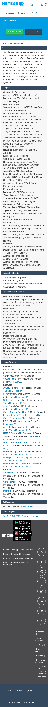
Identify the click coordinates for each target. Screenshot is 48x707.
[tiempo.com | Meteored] (7, 535)
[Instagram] (41, 571)
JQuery (6, 388)
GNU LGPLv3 (15, 382)
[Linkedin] (42, 601)
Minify (6, 457)
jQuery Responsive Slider (15, 418)
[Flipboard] (42, 620)
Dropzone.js (9, 451)
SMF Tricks (28, 507)
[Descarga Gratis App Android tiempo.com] (22, 522)
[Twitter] (42, 552)
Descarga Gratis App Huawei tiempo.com (18, 558)
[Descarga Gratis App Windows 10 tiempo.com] (22, 538)
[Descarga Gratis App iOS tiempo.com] (22, 527)
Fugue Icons (9, 370)
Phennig (7, 491)
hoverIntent (8, 394)
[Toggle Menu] (43, 20)
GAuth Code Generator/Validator (18, 442)
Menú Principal (10, 20)
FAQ (41, 645)
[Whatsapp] (41, 591)
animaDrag (8, 406)
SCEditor (7, 400)
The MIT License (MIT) (14, 391)
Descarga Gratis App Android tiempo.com (18, 550)
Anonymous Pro (10, 473)
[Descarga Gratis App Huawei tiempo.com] (22, 533)
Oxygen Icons (9, 379)
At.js (5, 427)
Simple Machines (29, 516)
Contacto (40, 631)
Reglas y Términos (17, 703)
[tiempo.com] (13, 4)
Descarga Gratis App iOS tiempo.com (16, 554)
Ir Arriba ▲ (33, 703)
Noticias (22, 13)
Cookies (39, 656)
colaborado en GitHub (21, 305)
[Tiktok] (42, 581)
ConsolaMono (10, 482)
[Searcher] (31, 4)
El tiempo (10, 13)
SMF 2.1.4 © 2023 (11, 516)
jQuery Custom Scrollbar (14, 412)
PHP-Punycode (10, 464)
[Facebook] (41, 561)
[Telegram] (41, 610)
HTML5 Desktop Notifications (17, 433)
